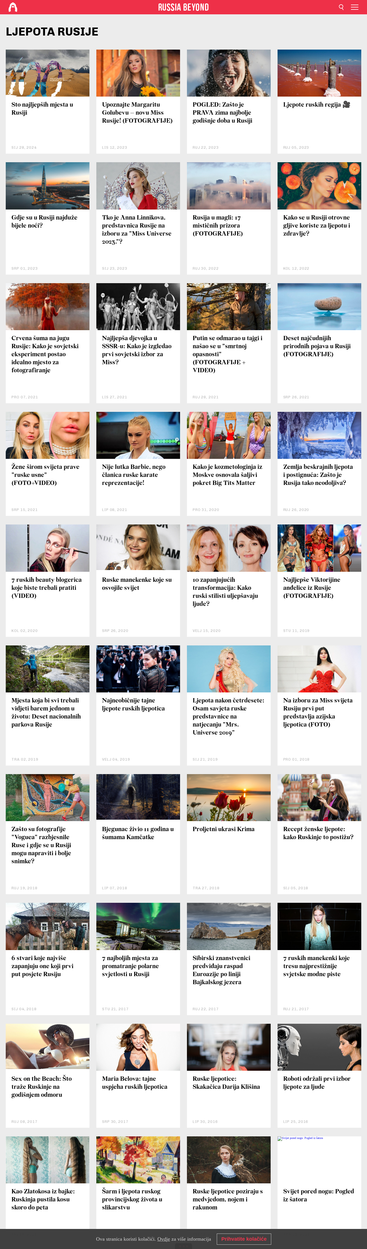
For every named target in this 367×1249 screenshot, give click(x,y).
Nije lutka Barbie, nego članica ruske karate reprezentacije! (133, 475)
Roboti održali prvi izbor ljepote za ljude (317, 1083)
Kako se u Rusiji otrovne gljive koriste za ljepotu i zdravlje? (316, 226)
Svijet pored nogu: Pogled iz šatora (318, 1196)
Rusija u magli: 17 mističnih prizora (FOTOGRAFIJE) (218, 226)
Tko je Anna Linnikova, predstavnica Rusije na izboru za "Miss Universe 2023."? (136, 230)
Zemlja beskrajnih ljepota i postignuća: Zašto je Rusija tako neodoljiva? (318, 475)
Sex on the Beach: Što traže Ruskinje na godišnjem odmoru (41, 1087)
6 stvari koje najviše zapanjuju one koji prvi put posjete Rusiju (42, 966)
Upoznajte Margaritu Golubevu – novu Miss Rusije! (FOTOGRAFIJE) (137, 113)
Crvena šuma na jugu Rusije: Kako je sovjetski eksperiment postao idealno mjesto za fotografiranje (45, 354)
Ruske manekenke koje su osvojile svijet (137, 584)
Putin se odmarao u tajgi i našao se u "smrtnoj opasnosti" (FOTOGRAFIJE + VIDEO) (227, 354)
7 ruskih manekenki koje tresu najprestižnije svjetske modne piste (316, 966)
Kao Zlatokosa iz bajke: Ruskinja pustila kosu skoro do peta (43, 1200)
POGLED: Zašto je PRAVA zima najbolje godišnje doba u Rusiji (222, 113)
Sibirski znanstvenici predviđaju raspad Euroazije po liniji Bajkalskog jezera (221, 970)
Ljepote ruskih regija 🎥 (317, 105)
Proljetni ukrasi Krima (224, 829)
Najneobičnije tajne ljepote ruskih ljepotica (133, 705)
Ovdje (163, 1239)
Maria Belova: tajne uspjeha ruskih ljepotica (134, 1083)
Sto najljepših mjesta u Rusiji (42, 109)
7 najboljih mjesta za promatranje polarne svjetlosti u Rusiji (130, 966)
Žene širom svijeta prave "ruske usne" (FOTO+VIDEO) (45, 475)
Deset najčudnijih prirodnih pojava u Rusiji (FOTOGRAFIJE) (317, 346)
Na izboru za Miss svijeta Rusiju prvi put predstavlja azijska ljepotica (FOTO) (318, 713)
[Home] (13, 7)
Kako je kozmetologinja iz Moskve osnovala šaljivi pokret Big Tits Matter (227, 475)
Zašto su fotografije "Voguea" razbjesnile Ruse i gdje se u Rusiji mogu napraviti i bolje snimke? (41, 845)
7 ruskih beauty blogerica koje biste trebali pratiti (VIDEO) (46, 588)
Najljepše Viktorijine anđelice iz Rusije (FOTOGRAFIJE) (311, 588)
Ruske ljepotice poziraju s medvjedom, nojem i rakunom (228, 1200)
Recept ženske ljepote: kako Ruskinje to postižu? (318, 833)
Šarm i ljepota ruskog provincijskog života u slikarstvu (132, 1200)
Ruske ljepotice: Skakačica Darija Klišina (226, 1083)
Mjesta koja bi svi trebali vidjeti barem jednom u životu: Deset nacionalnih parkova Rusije (46, 713)
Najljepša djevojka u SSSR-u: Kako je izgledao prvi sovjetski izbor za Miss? (136, 350)
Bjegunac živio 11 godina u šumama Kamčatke (138, 833)
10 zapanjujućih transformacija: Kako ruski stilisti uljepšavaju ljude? (225, 592)
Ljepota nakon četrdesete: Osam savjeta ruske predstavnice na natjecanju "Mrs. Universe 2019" (228, 717)
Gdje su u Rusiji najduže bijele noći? (44, 222)
